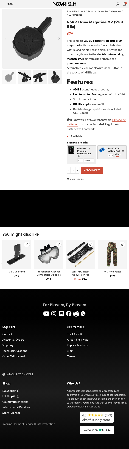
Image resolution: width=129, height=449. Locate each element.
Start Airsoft (74, 334)
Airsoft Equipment (76, 11)
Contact (7, 334)
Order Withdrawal (13, 356)
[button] (27, 244)
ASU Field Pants (112, 271)
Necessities (102, 11)
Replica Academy (77, 345)
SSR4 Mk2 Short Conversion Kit (80, 273)
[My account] (118, 4)
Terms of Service (24, 424)
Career (71, 356)
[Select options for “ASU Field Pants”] (122, 244)
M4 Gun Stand (17, 271)
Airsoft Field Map (77, 339)
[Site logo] (64, 3)
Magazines (116, 11)
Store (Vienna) (11, 412)
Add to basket (92, 170)
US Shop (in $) (10, 396)
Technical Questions (14, 350)
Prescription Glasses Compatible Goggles (48, 273)
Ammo (91, 11)
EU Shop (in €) (10, 390)
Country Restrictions (15, 401)
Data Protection (45, 424)
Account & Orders (13, 339)
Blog (70, 350)
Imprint (7, 424)
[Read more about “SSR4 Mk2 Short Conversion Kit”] (90, 244)
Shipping (7, 345)
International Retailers (16, 407)
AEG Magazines (74, 14)
